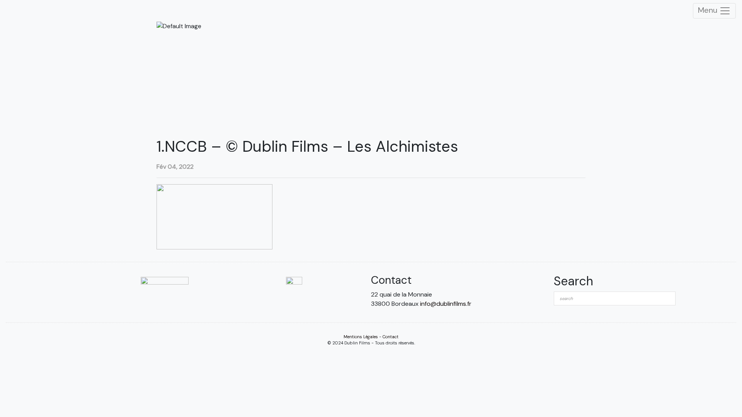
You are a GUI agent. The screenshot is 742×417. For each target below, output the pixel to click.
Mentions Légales (361, 336)
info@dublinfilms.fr (445, 304)
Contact (390, 336)
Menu (708, 10)
